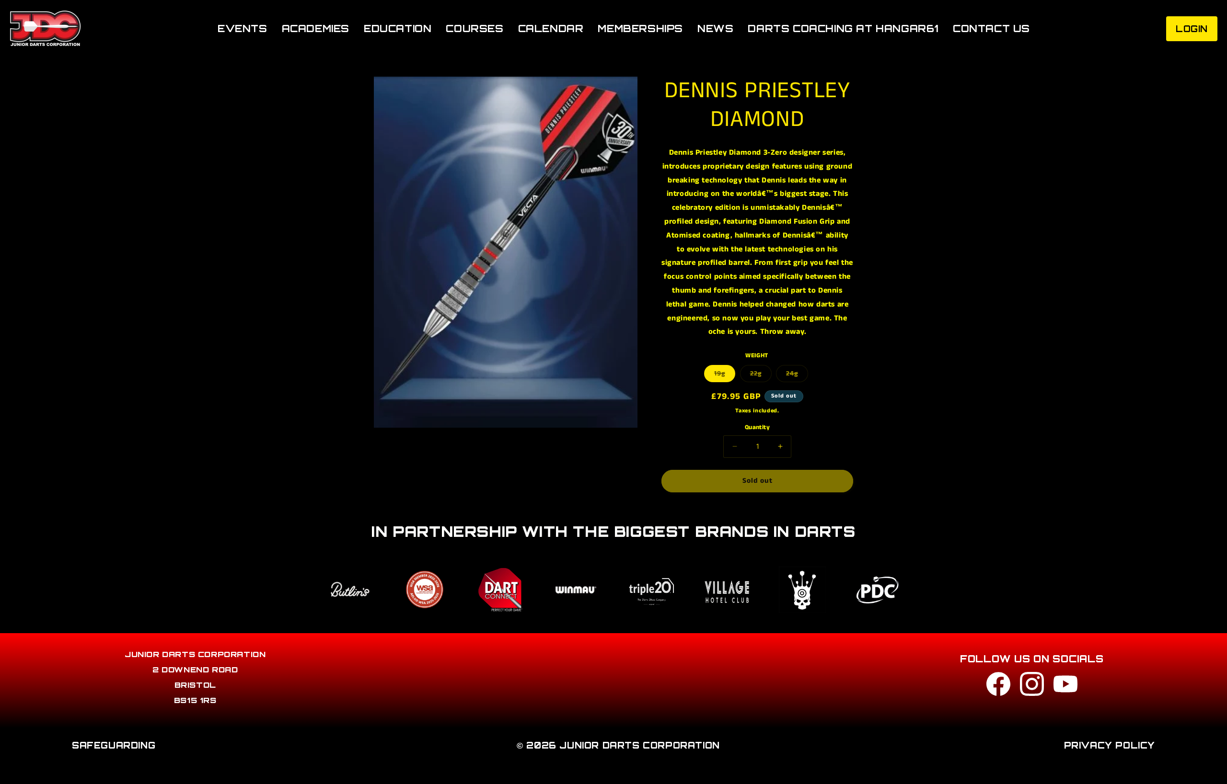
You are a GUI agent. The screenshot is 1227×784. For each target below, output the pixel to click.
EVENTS (242, 28)
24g (797, 375)
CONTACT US (991, 28)
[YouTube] (1065, 686)
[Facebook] (998, 686)
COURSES (474, 28)
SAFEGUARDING (113, 745)
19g (724, 375)
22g (761, 375)
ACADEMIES (315, 28)
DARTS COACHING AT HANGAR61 (843, 28)
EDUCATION (397, 28)
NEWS (715, 28)
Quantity (757, 427)
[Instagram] (1032, 686)
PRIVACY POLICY (1109, 745)
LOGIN (1192, 28)
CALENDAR (551, 28)
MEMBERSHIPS (640, 28)
